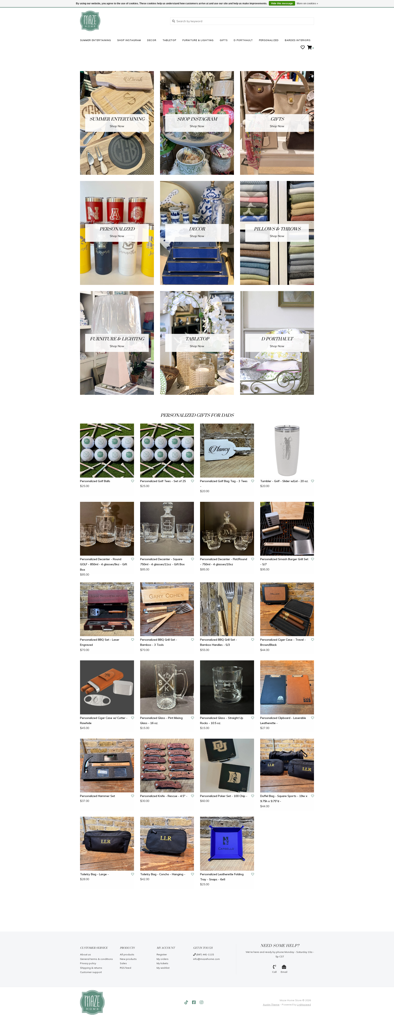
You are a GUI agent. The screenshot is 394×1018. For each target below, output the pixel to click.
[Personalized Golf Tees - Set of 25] (167, 451)
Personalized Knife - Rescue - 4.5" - (163, 796)
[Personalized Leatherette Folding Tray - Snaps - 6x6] (227, 844)
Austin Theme (271, 1004)
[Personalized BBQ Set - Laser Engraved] (107, 609)
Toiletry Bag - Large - (94, 874)
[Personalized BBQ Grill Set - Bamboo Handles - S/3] (227, 609)
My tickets (162, 963)
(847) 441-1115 (205, 954)
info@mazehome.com (206, 958)
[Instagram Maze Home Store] (201, 1002)
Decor (151, 40)
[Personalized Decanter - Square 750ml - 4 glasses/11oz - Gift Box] (167, 529)
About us (85, 954)
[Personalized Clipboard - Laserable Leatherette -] (287, 687)
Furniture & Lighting (198, 40)
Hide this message (282, 3)
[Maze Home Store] (122, 21)
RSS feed (125, 967)
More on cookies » (307, 3)
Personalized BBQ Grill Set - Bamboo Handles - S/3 (218, 642)
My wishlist (163, 967)
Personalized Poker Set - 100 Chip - (223, 796)
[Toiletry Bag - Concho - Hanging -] (167, 844)
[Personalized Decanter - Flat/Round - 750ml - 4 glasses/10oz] (227, 529)
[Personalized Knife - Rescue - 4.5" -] (167, 766)
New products (128, 958)
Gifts (224, 40)
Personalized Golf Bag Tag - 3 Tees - (223, 483)
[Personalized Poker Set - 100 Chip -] (227, 766)
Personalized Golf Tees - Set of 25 (163, 481)
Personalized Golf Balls (95, 481)
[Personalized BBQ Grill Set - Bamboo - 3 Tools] (167, 609)
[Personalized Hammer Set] (107, 766)
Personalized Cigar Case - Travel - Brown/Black (283, 642)
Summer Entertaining (95, 40)
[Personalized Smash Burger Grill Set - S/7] (287, 529)
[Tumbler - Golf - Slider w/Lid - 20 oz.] (287, 451)
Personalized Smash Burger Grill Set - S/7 (284, 561)
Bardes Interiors (297, 40)
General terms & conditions (96, 958)
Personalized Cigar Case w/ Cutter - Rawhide (103, 720)
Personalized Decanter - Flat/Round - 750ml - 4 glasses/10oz (223, 561)
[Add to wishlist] (132, 481)
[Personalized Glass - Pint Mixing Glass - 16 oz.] (167, 687)
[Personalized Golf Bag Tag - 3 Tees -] (227, 451)
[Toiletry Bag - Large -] (107, 844)
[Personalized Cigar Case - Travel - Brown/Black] (287, 609)
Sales (123, 963)
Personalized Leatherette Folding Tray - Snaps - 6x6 (222, 876)
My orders (162, 958)
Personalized (269, 40)
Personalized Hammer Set (97, 796)
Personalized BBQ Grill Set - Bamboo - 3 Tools (158, 642)
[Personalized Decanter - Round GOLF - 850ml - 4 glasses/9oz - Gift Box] (107, 529)
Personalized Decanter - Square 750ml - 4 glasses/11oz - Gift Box (162, 561)
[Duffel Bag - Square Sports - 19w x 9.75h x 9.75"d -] (287, 766)
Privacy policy (88, 963)
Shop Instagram (129, 40)
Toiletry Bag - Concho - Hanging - (162, 874)
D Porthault (243, 40)
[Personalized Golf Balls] (107, 451)
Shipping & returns (91, 967)
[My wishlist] (303, 48)
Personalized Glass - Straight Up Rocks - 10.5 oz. (221, 720)
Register (162, 954)
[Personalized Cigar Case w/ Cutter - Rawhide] (107, 687)
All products (127, 954)
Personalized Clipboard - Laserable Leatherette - (283, 720)
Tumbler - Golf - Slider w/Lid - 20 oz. (284, 481)
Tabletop (169, 40)
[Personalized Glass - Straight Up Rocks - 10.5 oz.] (227, 687)
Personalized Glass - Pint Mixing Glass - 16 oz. (161, 720)
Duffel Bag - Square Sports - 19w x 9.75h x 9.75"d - (283, 798)
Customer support (91, 972)
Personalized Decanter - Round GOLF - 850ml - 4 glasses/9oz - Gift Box (103, 564)
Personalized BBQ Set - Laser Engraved (99, 642)
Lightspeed (304, 1004)
